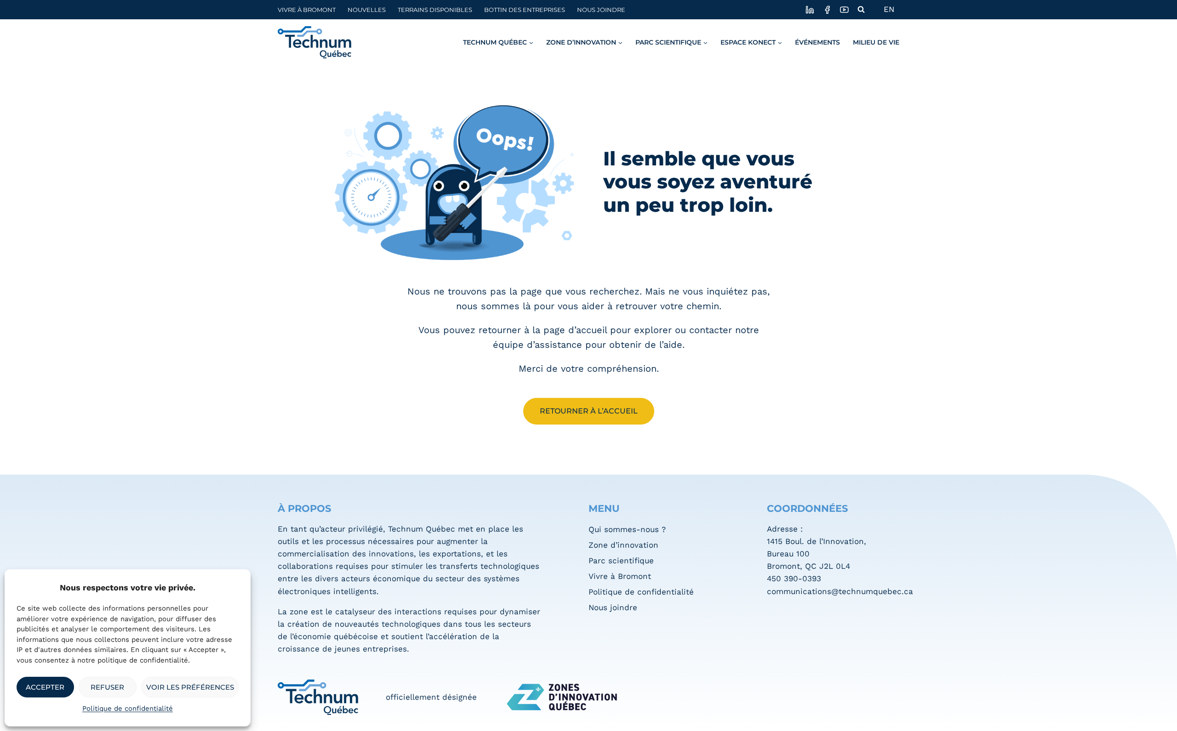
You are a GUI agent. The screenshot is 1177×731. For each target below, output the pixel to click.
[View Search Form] (861, 9)
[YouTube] (844, 9)
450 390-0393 (794, 578)
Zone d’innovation (623, 545)
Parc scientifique (621, 560)
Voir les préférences (190, 687)
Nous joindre (601, 10)
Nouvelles (367, 10)
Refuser (107, 687)
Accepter (45, 687)
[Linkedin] (809, 9)
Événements (817, 42)
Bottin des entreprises (524, 10)
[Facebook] (826, 9)
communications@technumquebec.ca (840, 591)
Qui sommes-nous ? (627, 529)
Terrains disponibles (435, 10)
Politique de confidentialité (127, 708)
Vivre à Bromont (307, 10)
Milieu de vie (876, 42)
